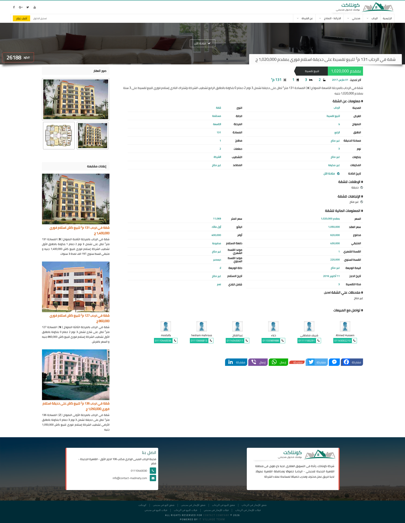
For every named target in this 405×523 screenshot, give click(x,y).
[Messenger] (334, 362)
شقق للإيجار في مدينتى (193, 505)
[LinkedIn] (230, 362)
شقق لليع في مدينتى (163, 505)
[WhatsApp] (274, 362)
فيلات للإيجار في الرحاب (248, 510)
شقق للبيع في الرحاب (223, 505)
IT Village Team (212, 519)
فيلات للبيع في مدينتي (155, 510)
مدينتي (310, 471)
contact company (216, 515)
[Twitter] (311, 362)
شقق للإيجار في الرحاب (254, 505)
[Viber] (253, 362)
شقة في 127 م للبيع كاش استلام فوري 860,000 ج (79, 318)
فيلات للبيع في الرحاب (185, 510)
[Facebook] (346, 362)
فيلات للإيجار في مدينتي (216, 510)
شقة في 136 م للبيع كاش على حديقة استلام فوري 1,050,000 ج (76, 406)
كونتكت (142, 505)
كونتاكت (322, 466)
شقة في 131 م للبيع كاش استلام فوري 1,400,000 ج (79, 230)
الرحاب (299, 471)
